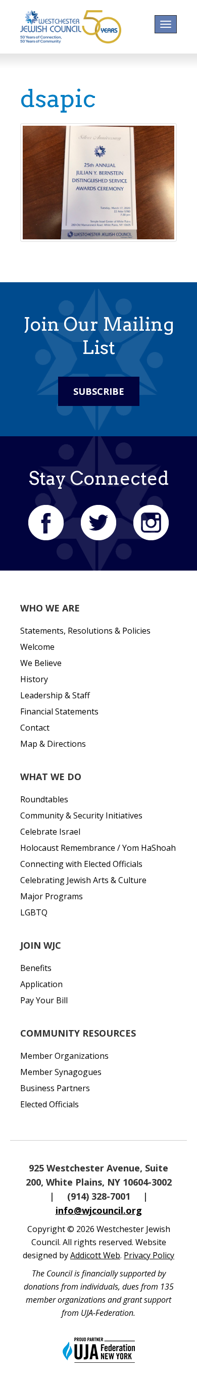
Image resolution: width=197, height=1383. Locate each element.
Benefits (36, 968)
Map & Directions (53, 743)
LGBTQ (33, 912)
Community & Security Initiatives (81, 815)
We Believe (41, 663)
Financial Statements (59, 711)
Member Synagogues (61, 1072)
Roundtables (44, 799)
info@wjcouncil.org (99, 1210)
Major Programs (51, 896)
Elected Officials (49, 1104)
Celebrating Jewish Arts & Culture (83, 880)
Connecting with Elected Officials (81, 863)
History (34, 679)
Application (41, 984)
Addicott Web (95, 1255)
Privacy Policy (149, 1255)
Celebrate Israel (50, 831)
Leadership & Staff (55, 695)
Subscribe (98, 391)
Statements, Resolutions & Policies (85, 630)
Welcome (37, 646)
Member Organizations (64, 1055)
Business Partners (55, 1088)
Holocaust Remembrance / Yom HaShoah (98, 847)
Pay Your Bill (44, 1000)
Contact (35, 727)
